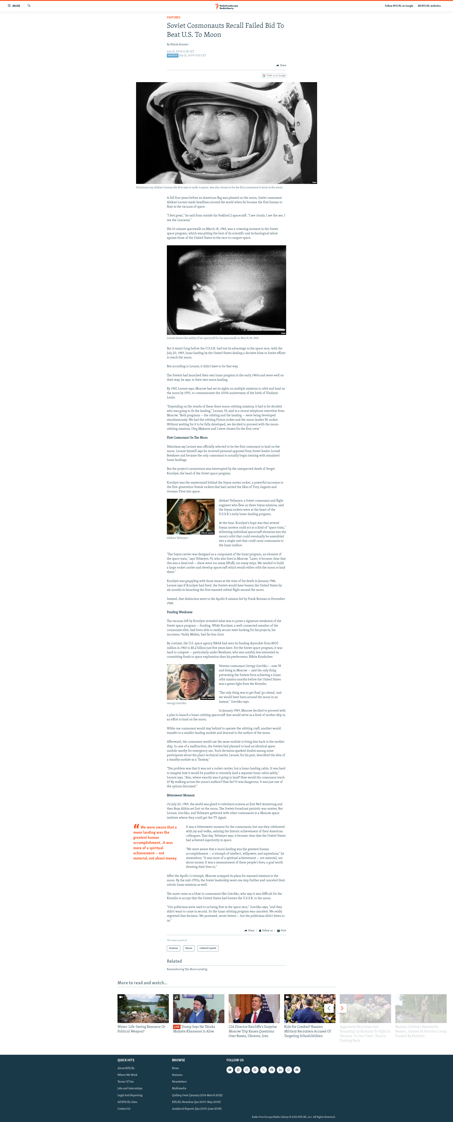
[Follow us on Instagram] (246, 1069)
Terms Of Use (125, 1081)
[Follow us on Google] (255, 1069)
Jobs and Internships (129, 1088)
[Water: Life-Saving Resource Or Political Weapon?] (143, 1008)
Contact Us (123, 1108)
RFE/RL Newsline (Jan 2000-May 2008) (196, 1102)
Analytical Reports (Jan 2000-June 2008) (197, 1108)
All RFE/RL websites (429, 6)
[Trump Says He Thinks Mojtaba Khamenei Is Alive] (198, 1008)
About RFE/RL (126, 1068)
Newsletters (179, 1081)
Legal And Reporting (129, 1095)
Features (173, 17)
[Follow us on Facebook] (271, 1069)
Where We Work (127, 1075)
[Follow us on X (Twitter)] (263, 1069)
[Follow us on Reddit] (238, 1069)
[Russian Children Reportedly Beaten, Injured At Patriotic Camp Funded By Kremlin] (421, 1008)
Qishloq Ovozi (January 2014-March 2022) (197, 1095)
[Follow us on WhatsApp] (288, 1069)
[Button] (281, 65)
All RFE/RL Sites (127, 1102)
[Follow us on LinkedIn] (280, 1069)
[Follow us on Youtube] (229, 1069)
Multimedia (179, 1088)
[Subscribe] (297, 1069)
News (175, 1068)
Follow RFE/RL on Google (399, 6)
